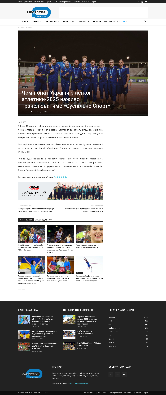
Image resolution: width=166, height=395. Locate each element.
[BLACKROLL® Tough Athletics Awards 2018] (69, 346)
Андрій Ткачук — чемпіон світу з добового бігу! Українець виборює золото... (44, 333)
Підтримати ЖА (112, 22)
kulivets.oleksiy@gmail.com (78, 383)
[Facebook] (138, 1)
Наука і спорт (69, 22)
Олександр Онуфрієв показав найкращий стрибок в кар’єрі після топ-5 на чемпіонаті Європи (89, 278)
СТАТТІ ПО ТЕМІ (26, 220)
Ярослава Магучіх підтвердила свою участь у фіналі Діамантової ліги (84, 210)
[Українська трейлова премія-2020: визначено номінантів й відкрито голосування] (69, 319)
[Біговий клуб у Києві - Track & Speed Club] (60, 191)
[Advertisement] (103, 12)
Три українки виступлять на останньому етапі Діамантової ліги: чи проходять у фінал (58, 278)
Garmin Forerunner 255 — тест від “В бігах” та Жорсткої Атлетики (44, 346)
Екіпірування (51, 22)
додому (21, 27)
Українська (85, 2)
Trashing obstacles (65, 2)
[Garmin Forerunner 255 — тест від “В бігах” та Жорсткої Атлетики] (24, 346)
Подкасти (84, 22)
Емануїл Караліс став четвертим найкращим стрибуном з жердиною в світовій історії (36, 210)
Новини (35, 22)
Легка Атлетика (39, 2)
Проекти (96, 22)
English (94, 2)
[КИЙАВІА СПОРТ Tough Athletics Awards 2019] (69, 334)
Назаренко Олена (28, 112)
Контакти (77, 2)
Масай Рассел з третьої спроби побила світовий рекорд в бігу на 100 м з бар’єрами (30, 247)
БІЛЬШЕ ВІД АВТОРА (43, 220)
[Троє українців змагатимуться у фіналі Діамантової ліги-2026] (89, 234)
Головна (24, 22)
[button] (145, 22)
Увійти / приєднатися (25, 2)
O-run (55, 2)
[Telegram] (146, 1)
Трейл (49, 2)
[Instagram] (142, 1)
